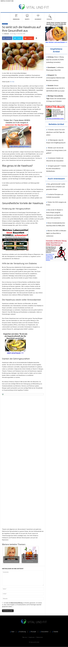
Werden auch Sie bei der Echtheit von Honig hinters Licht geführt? (56, 150)
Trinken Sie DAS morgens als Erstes (56, 203)
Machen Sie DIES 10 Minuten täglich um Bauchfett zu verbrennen (56, 233)
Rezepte (27, 19)
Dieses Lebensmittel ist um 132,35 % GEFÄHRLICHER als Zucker (55, 88)
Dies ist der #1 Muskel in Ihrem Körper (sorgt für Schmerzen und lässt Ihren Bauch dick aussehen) (54, 214)
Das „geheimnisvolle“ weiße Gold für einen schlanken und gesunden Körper (55, 186)
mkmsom (6, 33)
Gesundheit (38, 19)
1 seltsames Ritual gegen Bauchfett (55, 69)
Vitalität (5, 23)
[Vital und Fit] (34, 7)
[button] (50, 17)
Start (12, 631)
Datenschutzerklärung (16, 602)
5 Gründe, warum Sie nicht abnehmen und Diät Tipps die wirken (55, 132)
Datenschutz (39, 637)
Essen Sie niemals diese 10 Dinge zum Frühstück (56, 98)
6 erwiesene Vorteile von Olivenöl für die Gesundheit (54, 159)
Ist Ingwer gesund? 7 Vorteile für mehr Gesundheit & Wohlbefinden (56, 168)
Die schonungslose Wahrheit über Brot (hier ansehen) (55, 77)
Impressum (32, 637)
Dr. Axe (12, 81)
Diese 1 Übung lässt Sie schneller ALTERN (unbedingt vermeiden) (55, 59)
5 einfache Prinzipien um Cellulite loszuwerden (54, 196)
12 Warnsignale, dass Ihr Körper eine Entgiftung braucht (55, 141)
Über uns (24, 637)
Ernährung (16, 19)
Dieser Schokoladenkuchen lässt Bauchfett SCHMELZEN (55, 224)
